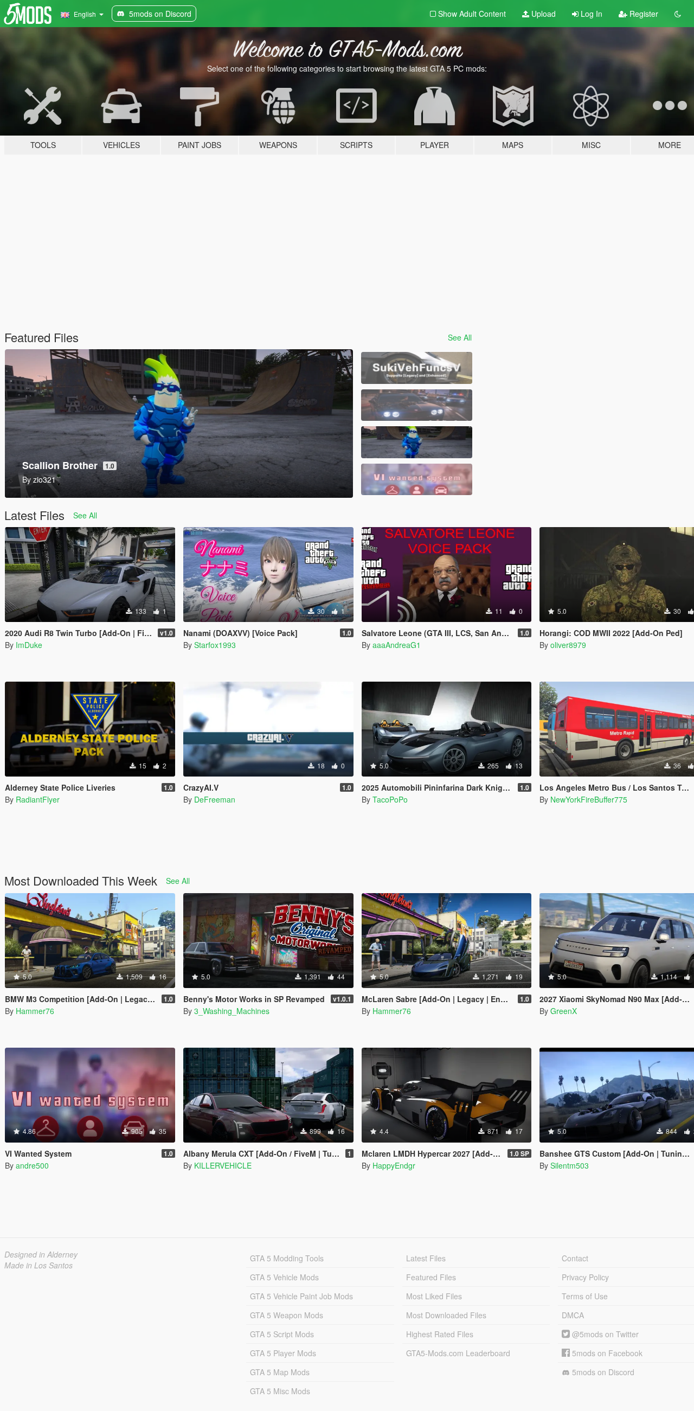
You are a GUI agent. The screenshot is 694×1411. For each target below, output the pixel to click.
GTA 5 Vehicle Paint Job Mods (301, 1296)
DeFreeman (214, 799)
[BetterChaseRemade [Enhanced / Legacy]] (416, 405)
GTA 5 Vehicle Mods (284, 1277)
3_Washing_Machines (231, 1010)
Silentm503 (569, 1165)
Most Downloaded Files (446, 1315)
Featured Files (431, 1277)
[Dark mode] (677, 13)
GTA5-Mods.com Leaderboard (458, 1353)
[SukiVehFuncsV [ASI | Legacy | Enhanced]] (416, 368)
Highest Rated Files (439, 1334)
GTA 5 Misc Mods (280, 1391)
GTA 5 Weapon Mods (286, 1315)
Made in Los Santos (38, 1265)
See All (460, 337)
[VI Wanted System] (416, 480)
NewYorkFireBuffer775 (588, 799)
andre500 (32, 1165)
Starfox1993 (215, 644)
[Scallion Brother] (416, 442)
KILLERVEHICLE (223, 1165)
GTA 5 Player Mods (283, 1353)
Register (642, 13)
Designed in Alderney (41, 1254)
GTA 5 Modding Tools (287, 1258)
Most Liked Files (434, 1296)
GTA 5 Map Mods (280, 1372)
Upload (542, 13)
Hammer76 (35, 1010)
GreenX (563, 1010)
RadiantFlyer (38, 799)
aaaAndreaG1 (396, 644)
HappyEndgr (393, 1165)
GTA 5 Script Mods (282, 1334)
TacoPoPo (390, 799)
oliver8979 (568, 644)
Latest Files (426, 1258)
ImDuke (29, 644)
